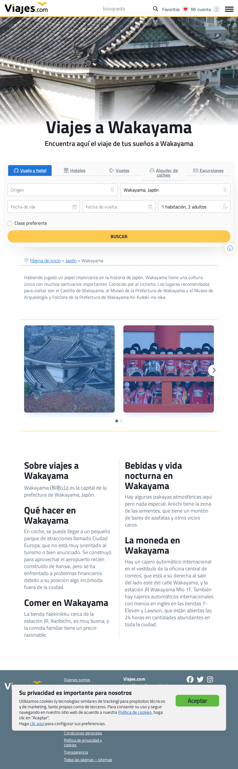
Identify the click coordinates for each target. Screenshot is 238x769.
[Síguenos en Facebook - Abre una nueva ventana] (190, 679)
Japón (71, 260)
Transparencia (76, 752)
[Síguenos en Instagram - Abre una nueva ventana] (210, 679)
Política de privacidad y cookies (83, 742)
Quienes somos (77, 680)
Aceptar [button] (197, 700)
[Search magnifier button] (156, 9)
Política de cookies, (135, 712)
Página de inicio (45, 260)
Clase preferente (27, 223)
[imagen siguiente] (214, 370)
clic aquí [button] (37, 723)
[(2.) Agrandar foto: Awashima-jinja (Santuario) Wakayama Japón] (168, 369)
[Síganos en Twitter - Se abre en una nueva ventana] (200, 679)
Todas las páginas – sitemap (88, 759)
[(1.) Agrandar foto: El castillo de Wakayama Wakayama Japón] (69, 369)
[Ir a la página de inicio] (26, 7)
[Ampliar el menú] (229, 9)
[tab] (30, 170)
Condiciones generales (83, 733)
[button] (194, 206)
